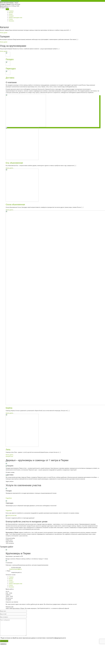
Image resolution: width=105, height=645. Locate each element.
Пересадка (11, 68)
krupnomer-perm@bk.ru (15, 569)
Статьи (11, 19)
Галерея (11, 16)
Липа (8, 449)
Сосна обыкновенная (15, 204)
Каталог (11, 12)
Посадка (9, 59)
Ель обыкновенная (14, 162)
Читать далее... (10, 168)
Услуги (11, 14)
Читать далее (3, 32)
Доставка (10, 77)
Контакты (11, 21)
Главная (11, 11)
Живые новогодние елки (15, 17)
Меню (7, 9)
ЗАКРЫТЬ (3, 644)
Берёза (9, 407)
